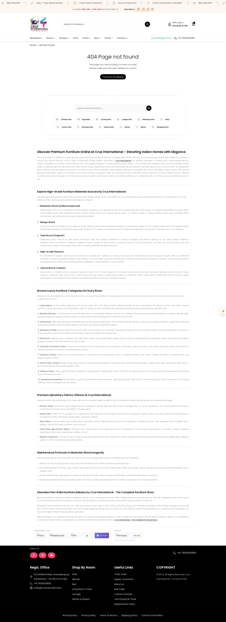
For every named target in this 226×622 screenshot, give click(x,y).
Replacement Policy (124, 604)
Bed (96, 38)
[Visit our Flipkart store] (136, 536)
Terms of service (108, 615)
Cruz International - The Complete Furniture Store (136, 520)
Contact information (152, 615)
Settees (63, 38)
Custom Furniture (123, 594)
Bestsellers (35, 38)
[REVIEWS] (223, 311)
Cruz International (123, 160)
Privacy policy (88, 615)
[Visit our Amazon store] (121, 535)
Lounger (76, 594)
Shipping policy (129, 615)
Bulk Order (119, 589)
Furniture (121, 38)
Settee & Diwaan (81, 599)
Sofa (74, 574)
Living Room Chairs (82, 589)
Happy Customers (123, 579)
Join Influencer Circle (125, 599)
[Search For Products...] (147, 24)
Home (33, 45)
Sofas (85, 38)
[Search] (148, 108)
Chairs (107, 38)
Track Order (120, 574)
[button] (193, 24)
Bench (50, 38)
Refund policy (70, 615)
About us (119, 584)
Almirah (76, 579)
